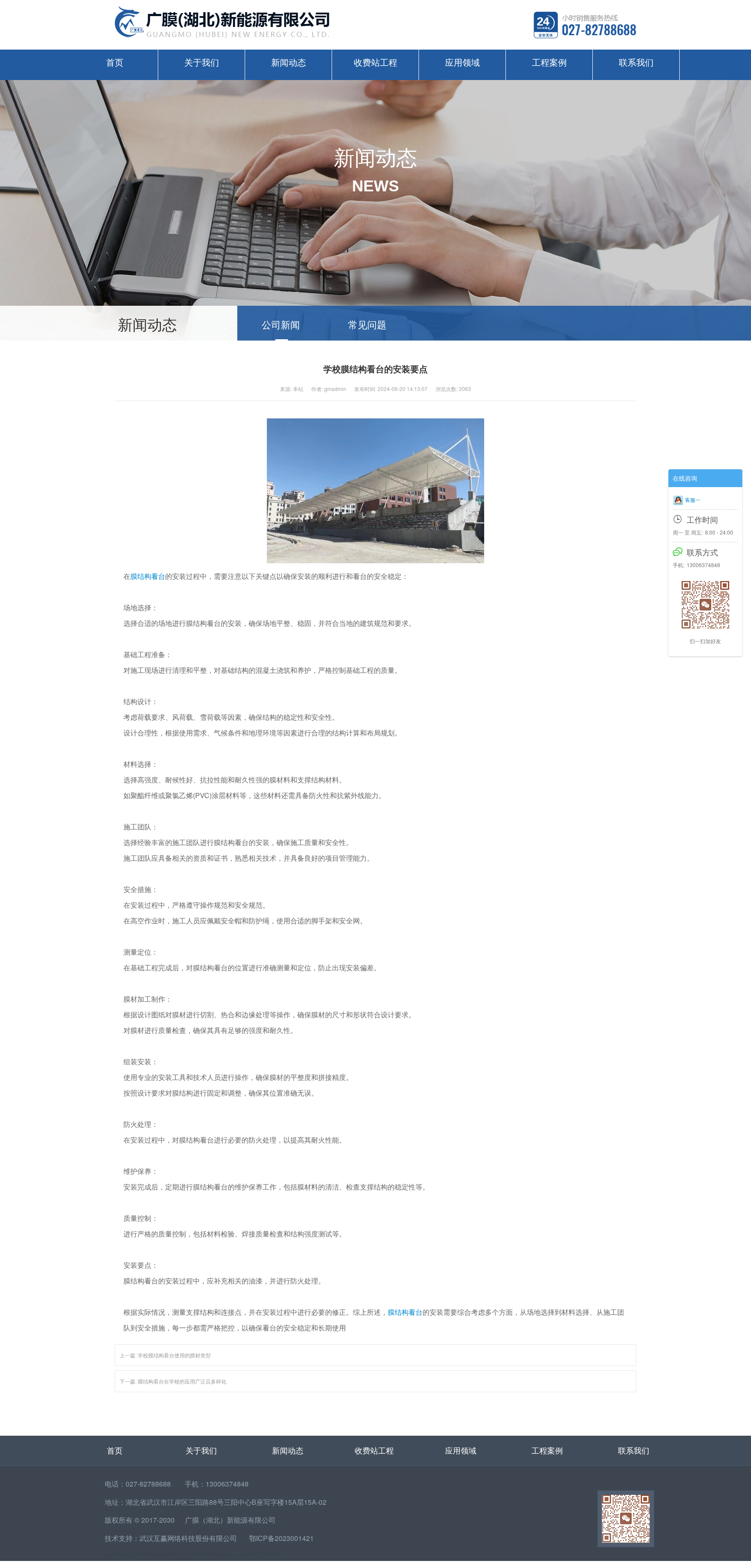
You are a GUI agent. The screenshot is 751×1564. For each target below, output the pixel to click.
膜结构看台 (147, 576)
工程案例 (549, 62)
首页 (114, 62)
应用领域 (462, 62)
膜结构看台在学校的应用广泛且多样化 (182, 1381)
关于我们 (201, 62)
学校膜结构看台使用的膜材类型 (174, 1355)
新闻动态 (288, 62)
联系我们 (636, 62)
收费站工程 (375, 62)
